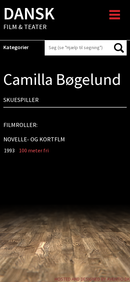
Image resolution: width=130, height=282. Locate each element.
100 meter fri (34, 150)
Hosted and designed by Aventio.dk (92, 279)
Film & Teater (29, 19)
